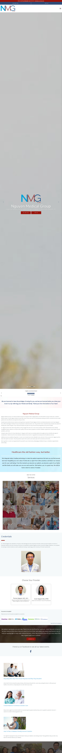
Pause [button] (1, 395)
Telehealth (26, 1)
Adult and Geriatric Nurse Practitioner (41, 600)
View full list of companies (56, 623)
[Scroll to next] (60, 393)
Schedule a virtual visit (39, 1)
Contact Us (31, 639)
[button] (27, 386)
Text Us (36, 212)
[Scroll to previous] (2, 393)
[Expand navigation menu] (60, 8)
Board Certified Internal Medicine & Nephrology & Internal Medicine (20, 600)
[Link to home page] (8, 8)
